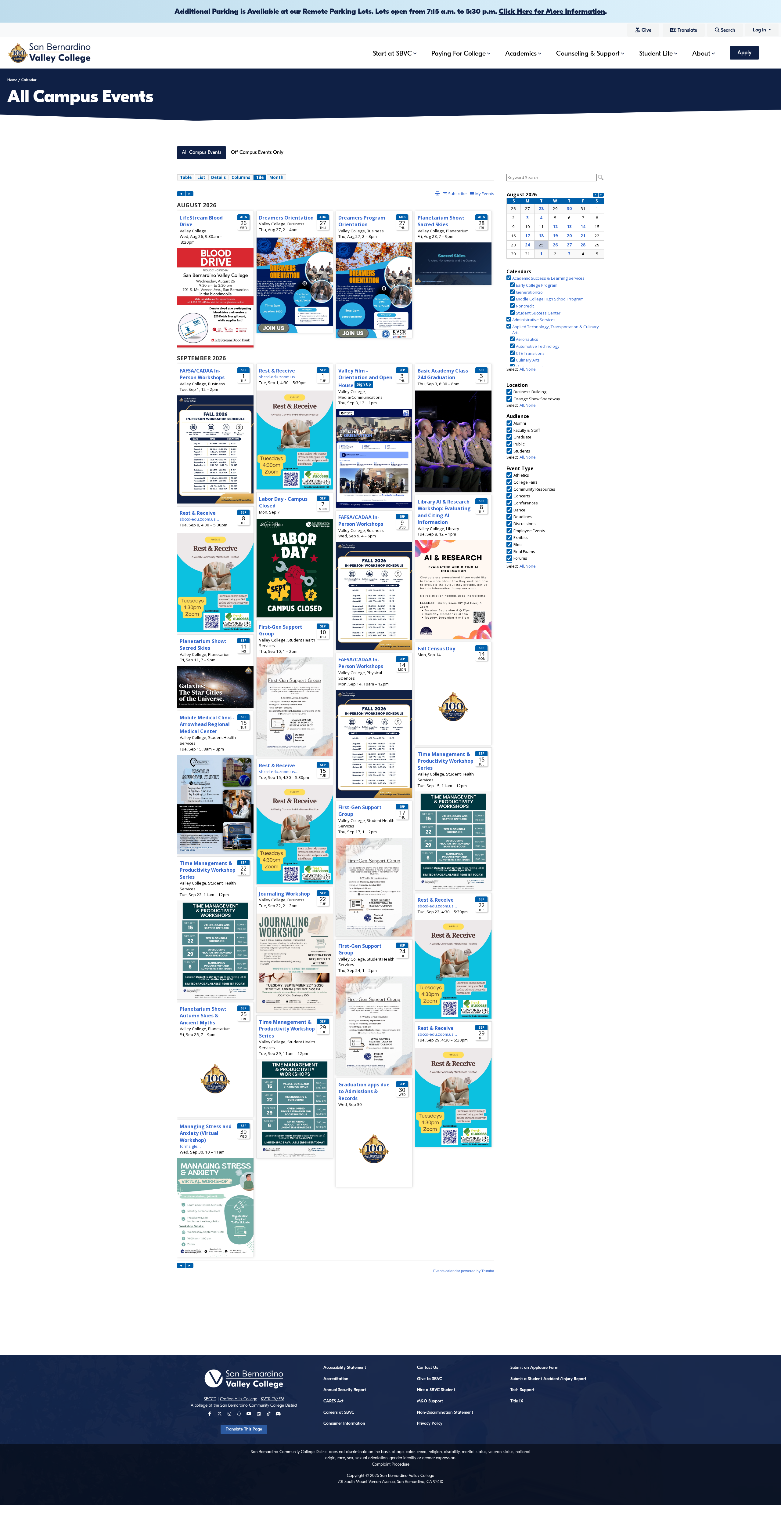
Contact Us (427, 1367)
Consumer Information (344, 1423)
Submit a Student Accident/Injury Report (548, 1378)
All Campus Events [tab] (201, 152)
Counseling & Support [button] (588, 53)
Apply (744, 52)
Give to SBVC (429, 1378)
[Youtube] (249, 1414)
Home (12, 80)
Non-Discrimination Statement (445, 1412)
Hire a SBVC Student (436, 1389)
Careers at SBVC (338, 1412)
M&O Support (430, 1401)
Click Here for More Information (552, 11)
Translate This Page (244, 1429)
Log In (760, 30)
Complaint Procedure (390, 1464)
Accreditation (335, 1378)
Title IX (516, 1401)
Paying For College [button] (458, 53)
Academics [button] (521, 53)
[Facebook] (209, 1414)
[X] (220, 1414)
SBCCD (210, 1399)
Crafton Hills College (238, 1399)
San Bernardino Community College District (258, 1405)
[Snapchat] (239, 1414)
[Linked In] (259, 1414)
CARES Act (333, 1401)
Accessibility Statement (344, 1367)
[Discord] (278, 1414)
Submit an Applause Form (534, 1367)
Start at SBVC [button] (392, 53)
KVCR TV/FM (272, 1399)
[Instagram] (229, 1414)
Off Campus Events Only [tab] (257, 152)
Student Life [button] (656, 53)
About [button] (701, 53)
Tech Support (522, 1389)
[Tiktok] (268, 1414)
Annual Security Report (344, 1389)
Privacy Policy (429, 1423)
